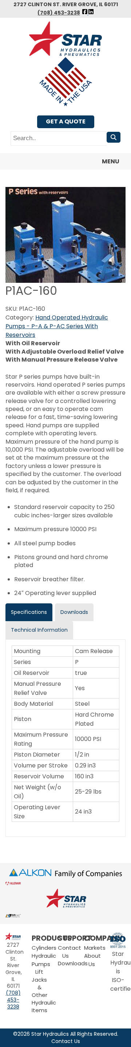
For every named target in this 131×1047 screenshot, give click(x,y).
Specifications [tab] (29, 612)
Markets (95, 948)
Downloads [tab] (74, 612)
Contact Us (65, 1041)
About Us (92, 959)
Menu (110, 161)
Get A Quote (66, 121)
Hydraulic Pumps (44, 959)
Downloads (73, 963)
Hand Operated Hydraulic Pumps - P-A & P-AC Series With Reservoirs (56, 326)
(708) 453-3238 (58, 12)
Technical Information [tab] (39, 630)
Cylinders (44, 948)
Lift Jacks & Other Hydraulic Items (44, 991)
